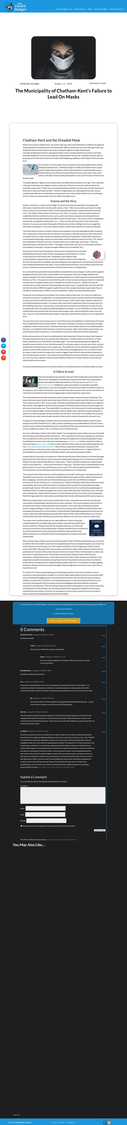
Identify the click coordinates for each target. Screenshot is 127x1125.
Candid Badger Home (64, 9)
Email (22, 814)
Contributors (70, 1122)
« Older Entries (16, 1115)
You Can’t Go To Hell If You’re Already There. (40, 917)
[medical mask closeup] (30, 173)
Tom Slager (20, 922)
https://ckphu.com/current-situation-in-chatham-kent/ (56, 767)
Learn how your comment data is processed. (61, 839)
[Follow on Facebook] (105, 1122)
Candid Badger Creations (23, 1122)
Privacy (62, 1122)
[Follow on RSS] (109, 1122)
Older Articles (80, 9)
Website (23, 821)
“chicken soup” (73, 441)
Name (22, 808)
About (90, 9)
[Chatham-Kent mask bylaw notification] (96, 535)
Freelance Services (116, 9)
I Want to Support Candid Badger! (63, 620)
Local (103, 83)
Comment (24, 786)
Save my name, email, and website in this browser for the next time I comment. (49, 826)
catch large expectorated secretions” (41, 447)
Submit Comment (100, 830)
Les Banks (23, 731)
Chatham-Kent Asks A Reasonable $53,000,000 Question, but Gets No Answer (59, 1093)
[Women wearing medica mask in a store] (30, 386)
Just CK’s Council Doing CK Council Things (39, 1005)
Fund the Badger (101, 9)
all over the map (43, 444)
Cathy (32, 646)
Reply (103, 635)
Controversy (94, 83)
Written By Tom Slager (29, 83)
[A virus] (96, 258)
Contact (54, 1122)
